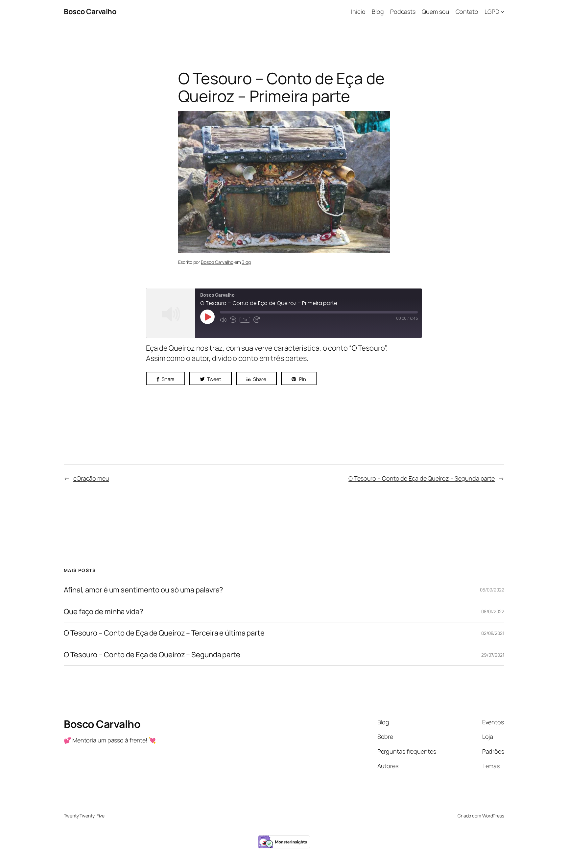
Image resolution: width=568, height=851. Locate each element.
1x (245, 319)
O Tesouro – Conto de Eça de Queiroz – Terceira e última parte (164, 633)
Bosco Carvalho (90, 11)
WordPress (493, 816)
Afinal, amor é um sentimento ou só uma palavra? (143, 590)
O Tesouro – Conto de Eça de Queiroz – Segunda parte (421, 478)
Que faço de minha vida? (103, 612)
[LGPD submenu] (502, 11)
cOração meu (91, 478)
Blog (246, 262)
